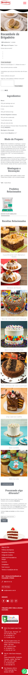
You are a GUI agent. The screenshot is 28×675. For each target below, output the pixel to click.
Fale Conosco (6, 567)
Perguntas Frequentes (8, 552)
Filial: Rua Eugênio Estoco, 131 (12, 641)
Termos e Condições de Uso (10, 570)
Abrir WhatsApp (6, 587)
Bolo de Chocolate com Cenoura (14, 319)
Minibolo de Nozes (14, 288)
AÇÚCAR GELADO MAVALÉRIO (8, 214)
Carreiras (4, 562)
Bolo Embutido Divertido (14, 350)
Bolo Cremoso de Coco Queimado (14, 386)
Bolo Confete (14, 448)
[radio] (15, 52)
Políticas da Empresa (8, 550)
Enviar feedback (18, 86)
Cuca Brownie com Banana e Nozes (14, 256)
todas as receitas (10, 511)
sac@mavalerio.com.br (10, 590)
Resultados (3, 518)
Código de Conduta (7, 555)
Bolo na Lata (14, 479)
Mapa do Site (5, 547)
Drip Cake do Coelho (14, 417)
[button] (1, 90)
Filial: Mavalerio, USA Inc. (10, 668)
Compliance (5, 564)
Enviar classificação (5, 62)
